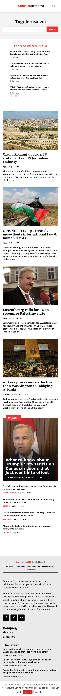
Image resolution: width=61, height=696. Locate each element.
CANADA (6, 655)
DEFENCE (6, 506)
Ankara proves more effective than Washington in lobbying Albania (27, 386)
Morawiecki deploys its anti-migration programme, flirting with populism (27, 527)
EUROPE (6, 395)
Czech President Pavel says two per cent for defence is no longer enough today (30, 64)
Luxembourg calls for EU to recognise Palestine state (26, 311)
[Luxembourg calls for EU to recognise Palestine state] (30, 285)
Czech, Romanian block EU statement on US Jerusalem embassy (25, 158)
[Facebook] (6, 617)
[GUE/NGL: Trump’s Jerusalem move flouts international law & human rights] (30, 206)
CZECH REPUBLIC (10, 493)
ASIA (5, 167)
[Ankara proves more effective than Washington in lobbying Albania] (30, 358)
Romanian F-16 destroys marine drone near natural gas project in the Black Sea (29, 76)
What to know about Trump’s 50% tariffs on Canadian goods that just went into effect (30, 52)
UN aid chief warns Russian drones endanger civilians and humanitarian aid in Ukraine (30, 88)
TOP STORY (7, 519)
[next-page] (16, 95)
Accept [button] (28, 692)
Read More (38, 692)
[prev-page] (11, 95)
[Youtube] (21, 617)
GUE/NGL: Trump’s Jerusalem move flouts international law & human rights (30, 234)
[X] (13, 617)
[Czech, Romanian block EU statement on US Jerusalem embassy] (30, 130)
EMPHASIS (7, 533)
